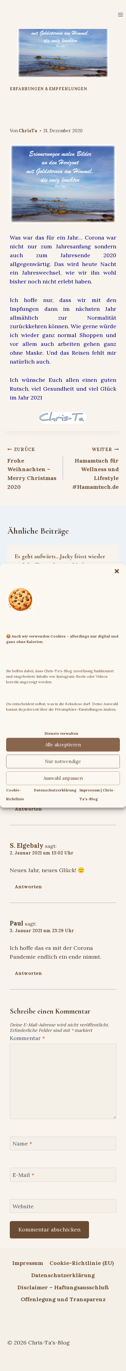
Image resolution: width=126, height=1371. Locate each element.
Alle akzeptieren (63, 745)
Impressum (27, 1262)
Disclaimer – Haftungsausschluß (63, 1287)
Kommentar (27, 1038)
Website (23, 1206)
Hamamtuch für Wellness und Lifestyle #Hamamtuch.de (95, 468)
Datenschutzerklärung (55, 790)
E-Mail (23, 1174)
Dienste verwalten (61, 733)
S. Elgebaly (26, 846)
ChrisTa (28, 130)
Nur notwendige (63, 761)
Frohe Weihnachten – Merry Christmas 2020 (31, 468)
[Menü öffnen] (120, 14)
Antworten (28, 809)
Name (22, 1143)
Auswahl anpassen (63, 778)
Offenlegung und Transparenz (63, 1299)
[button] (117, 571)
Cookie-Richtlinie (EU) (82, 1262)
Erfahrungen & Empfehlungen (48, 88)
